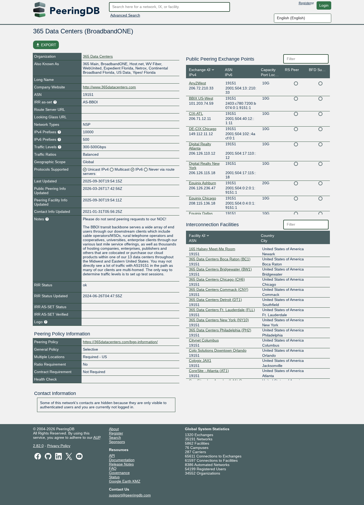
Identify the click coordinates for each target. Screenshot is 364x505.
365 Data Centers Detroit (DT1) (215, 299)
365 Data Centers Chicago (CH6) (217, 279)
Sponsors (117, 442)
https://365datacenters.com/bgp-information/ (120, 342)
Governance (119, 473)
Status (114, 477)
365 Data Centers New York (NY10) (219, 320)
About (114, 429)
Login (324, 5)
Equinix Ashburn (202, 183)
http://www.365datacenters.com (109, 87)
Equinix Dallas (201, 213)
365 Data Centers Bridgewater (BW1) (220, 269)
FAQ (112, 468)
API (112, 455)
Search (115, 437)
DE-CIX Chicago (202, 129)
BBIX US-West (201, 98)
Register (305, 3)
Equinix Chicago (202, 198)
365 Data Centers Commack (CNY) (218, 289)
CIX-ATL (196, 113)
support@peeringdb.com (130, 495)
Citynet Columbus (204, 340)
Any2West (197, 83)
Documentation (122, 460)
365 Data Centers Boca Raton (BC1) (219, 259)
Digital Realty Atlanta (200, 146)
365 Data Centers (98, 56)
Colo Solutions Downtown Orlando (217, 350)
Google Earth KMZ (124, 481)
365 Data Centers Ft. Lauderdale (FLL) (222, 310)
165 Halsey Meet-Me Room (212, 249)
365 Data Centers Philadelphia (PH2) (220, 330)
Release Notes (121, 464)
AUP (96, 437)
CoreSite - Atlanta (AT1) (209, 371)
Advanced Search (125, 15)
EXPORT (46, 45)
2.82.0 (38, 446)
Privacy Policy (58, 446)
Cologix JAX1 (200, 360)
